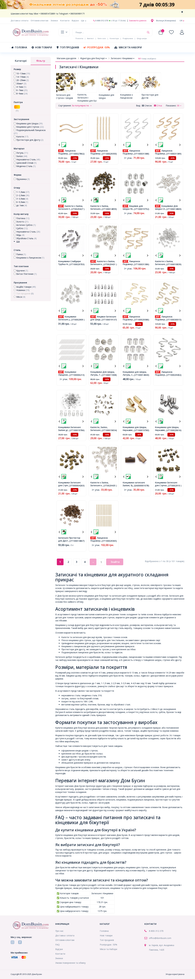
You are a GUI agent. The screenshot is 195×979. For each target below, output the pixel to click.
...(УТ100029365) (108, 540)
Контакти (64, 20)
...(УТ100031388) (141, 153)
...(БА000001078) (141, 485)
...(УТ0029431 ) (109, 264)
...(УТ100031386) (141, 264)
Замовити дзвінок (137, 20)
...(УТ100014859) (108, 209)
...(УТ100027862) (76, 153)
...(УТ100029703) (76, 264)
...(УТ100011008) (108, 374)
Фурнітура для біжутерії (92, 58)
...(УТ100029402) (173, 374)
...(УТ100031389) (173, 153)
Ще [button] (83, 20)
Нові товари (43, 47)
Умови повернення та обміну (70, 962)
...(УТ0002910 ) (174, 485)
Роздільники (128, 38)
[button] (166, 20)
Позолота (79, 38)
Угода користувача (175, 974)
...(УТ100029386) (141, 319)
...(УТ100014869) (173, 209)
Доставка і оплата (19, 20)
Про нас (59, 930)
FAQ (57, 944)
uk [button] (181, 20)
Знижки (54, 20)
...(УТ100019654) (108, 430)
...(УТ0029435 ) (109, 485)
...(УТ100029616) (173, 430)
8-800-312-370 (156, 930)
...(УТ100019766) (76, 430)
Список (148, 105)
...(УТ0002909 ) (77, 319)
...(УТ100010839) (173, 264)
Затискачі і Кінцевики (122, 58)
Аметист (90, 38)
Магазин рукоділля (66, 58)
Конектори (114, 38)
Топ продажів (69, 47)
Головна (21, 47)
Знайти (115, 562)
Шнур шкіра (142, 38)
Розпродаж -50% (98, 47)
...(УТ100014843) (141, 374)
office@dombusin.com (160, 938)
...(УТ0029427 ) (77, 209)
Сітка (159, 105)
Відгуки (75, 20)
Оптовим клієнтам (39, 20)
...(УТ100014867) (76, 540)
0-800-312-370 (101, 20)
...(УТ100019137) (108, 319)
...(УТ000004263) (76, 485)
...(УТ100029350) (108, 153)
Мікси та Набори (130, 47)
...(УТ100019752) (141, 209)
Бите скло (102, 38)
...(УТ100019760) (141, 430)
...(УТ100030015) (173, 319)
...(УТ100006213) (76, 374)
